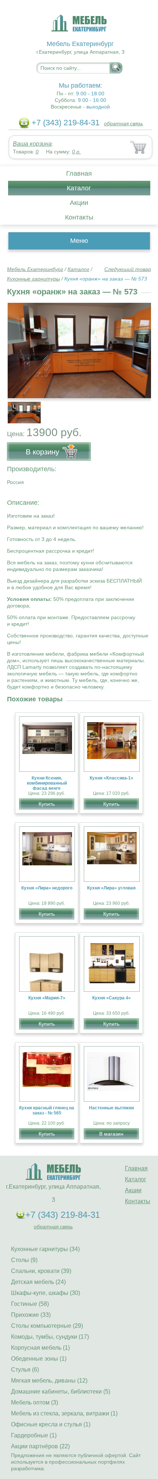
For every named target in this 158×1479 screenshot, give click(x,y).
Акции (79, 202)
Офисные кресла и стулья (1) (50, 1424)
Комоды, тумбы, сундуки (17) (50, 1337)
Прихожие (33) (31, 1315)
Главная (79, 173)
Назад (18, 346)
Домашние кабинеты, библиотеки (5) (60, 1391)
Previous (20, 408)
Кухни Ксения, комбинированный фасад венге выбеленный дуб (47, 785)
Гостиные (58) (30, 1304)
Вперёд (139, 346)
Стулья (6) (25, 1369)
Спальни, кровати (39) (41, 1271)
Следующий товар (127, 269)
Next (142, 408)
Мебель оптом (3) (34, 1402)
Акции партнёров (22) (40, 1446)
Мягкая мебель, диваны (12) (49, 1380)
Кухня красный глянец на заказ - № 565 (46, 1110)
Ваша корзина (32, 144)
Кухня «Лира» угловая (111, 888)
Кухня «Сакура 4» (111, 997)
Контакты (79, 217)
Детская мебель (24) (38, 1282)
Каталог (79, 188)
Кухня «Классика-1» (111, 778)
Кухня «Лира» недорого (46, 888)
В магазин (111, 1134)
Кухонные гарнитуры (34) (45, 1249)
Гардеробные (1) (34, 1435)
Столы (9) (24, 1260)
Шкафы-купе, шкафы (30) (45, 1293)
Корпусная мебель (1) (40, 1348)
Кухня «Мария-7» (46, 997)
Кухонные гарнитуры (33, 279)
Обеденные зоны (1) (39, 1359)
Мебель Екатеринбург (35, 269)
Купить (47, 804)
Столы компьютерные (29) (47, 1326)
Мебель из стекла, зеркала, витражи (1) (64, 1413)
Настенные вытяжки (111, 1107)
